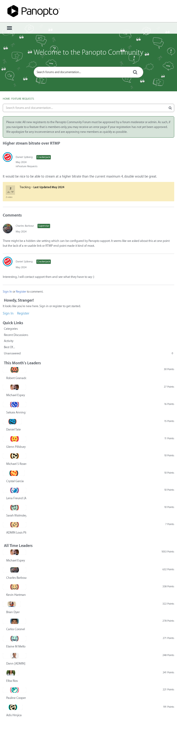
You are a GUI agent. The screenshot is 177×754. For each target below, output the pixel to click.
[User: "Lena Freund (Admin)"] (14, 490)
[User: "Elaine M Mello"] (14, 638)
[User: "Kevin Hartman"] (14, 587)
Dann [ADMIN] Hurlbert (16, 663)
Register (21, 291)
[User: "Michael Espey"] (14, 387)
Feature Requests (28, 166)
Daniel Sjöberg (24, 157)
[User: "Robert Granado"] (14, 370)
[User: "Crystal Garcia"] (14, 473)
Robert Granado (16, 378)
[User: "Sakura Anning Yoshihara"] (14, 404)
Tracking (25, 187)
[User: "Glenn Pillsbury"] (14, 439)
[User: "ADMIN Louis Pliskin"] (14, 524)
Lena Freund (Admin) (16, 498)
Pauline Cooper (16, 698)
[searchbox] (88, 72)
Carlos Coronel (15, 629)
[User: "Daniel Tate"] (12, 421)
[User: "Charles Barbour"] (7, 228)
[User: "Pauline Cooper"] (14, 690)
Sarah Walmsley (16, 515)
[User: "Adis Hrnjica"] (13, 707)
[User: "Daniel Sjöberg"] (7, 157)
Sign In (7, 291)
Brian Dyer (13, 612)
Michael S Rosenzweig (16, 464)
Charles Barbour (25, 225)
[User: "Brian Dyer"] (12, 604)
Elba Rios (12, 681)
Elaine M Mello (15, 646)
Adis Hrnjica (14, 715)
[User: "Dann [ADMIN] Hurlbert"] (14, 655)
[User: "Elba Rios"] (11, 673)
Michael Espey (15, 395)
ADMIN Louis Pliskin (16, 532)
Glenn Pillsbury (16, 446)
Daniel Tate (13, 429)
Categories (11, 328)
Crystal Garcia (15, 481)
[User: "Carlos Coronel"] (14, 621)
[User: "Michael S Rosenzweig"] (14, 456)
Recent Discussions (16, 335)
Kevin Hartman (16, 595)
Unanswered (88, 353)
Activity (8, 341)
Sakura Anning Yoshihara (16, 412)
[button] (9, 192)
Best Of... (9, 347)
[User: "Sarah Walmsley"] (14, 507)
